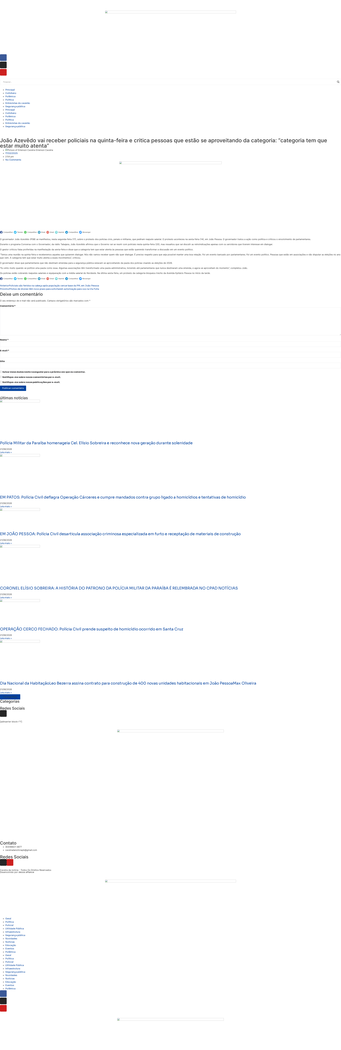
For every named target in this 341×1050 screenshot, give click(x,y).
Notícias (10, 942)
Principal (10, 89)
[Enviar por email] (41, 232)
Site (2, 361)
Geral (8, 918)
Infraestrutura (12, 932)
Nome (4, 340)
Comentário (7, 306)
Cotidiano (10, 93)
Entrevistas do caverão (17, 103)
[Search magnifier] (338, 82)
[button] (10, 696)
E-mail (4, 351)
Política (9, 99)
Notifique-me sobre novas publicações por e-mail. (31, 382)
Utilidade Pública (14, 928)
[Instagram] (3, 713)
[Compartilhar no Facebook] (6, 232)
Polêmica (10, 96)
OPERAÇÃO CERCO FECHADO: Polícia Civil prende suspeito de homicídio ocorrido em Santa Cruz (91, 629)
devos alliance (26, 872)
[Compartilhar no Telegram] (71, 232)
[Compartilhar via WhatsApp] (30, 232)
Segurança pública (15, 106)
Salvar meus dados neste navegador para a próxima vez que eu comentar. (43, 372)
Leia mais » (6, 452)
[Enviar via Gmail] (50, 232)
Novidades (11, 938)
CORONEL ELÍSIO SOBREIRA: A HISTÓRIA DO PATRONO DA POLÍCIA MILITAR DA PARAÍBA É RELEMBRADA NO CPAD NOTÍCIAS (119, 588)
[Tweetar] (18, 232)
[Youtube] (10, 862)
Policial (9, 925)
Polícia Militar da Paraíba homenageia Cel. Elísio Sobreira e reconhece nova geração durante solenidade (96, 443)
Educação (10, 945)
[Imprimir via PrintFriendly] (59, 232)
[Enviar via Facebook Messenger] (85, 232)
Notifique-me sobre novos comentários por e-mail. (31, 377)
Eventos (9, 948)
